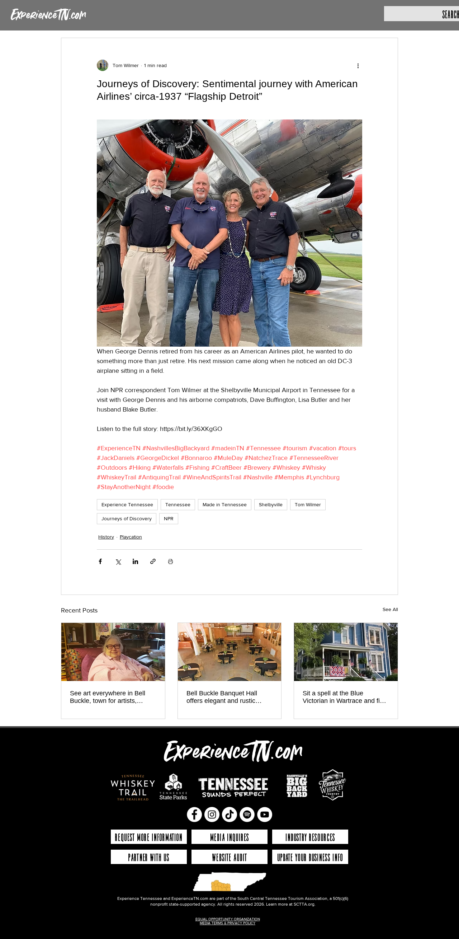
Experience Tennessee (127, 504)
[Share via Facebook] (100, 561)
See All (390, 609)
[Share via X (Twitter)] (117, 561)
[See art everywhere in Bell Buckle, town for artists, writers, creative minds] (113, 652)
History (106, 537)
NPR (169, 518)
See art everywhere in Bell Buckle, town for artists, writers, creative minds (107, 697)
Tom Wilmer (308, 504)
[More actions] (358, 65)
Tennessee (177, 504)
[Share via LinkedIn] (135, 561)
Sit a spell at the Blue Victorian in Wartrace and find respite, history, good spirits (345, 697)
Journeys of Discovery (126, 518)
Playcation (131, 537)
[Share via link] (153, 561)
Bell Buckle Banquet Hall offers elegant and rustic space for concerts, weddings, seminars (229, 697)
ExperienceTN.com (48, 15)
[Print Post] (170, 561)
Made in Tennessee (225, 504)
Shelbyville (271, 504)
